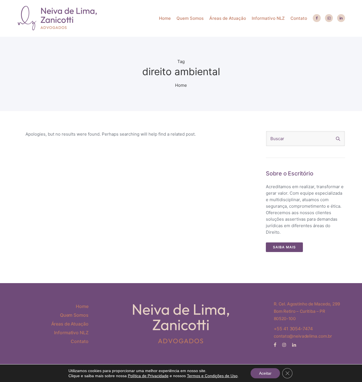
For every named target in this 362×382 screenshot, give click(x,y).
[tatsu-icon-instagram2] (329, 18)
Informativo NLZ (268, 18)
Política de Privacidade (148, 376)
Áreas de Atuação (227, 18)
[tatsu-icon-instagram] (285, 344)
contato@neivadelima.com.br (303, 336)
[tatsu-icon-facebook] (317, 18)
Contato (298, 18)
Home (165, 18)
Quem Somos (190, 18)
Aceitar (265, 373)
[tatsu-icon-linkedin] (341, 18)
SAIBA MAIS (284, 247)
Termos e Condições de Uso (212, 376)
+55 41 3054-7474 (293, 328)
